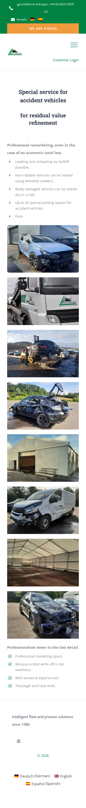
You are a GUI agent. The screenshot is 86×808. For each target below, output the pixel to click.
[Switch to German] (32, 19)
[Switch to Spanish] (40, 19)
